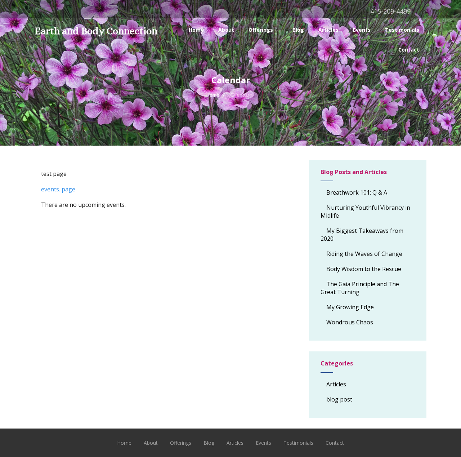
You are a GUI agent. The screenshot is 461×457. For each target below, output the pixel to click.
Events (362, 29)
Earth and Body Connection (96, 31)
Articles (328, 29)
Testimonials (402, 29)
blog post (339, 399)
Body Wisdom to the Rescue (363, 269)
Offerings (261, 29)
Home (196, 29)
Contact (408, 49)
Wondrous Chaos (349, 322)
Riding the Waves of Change (364, 254)
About (226, 29)
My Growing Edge (350, 307)
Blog (298, 29)
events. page (58, 189)
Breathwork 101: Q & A (356, 192)
